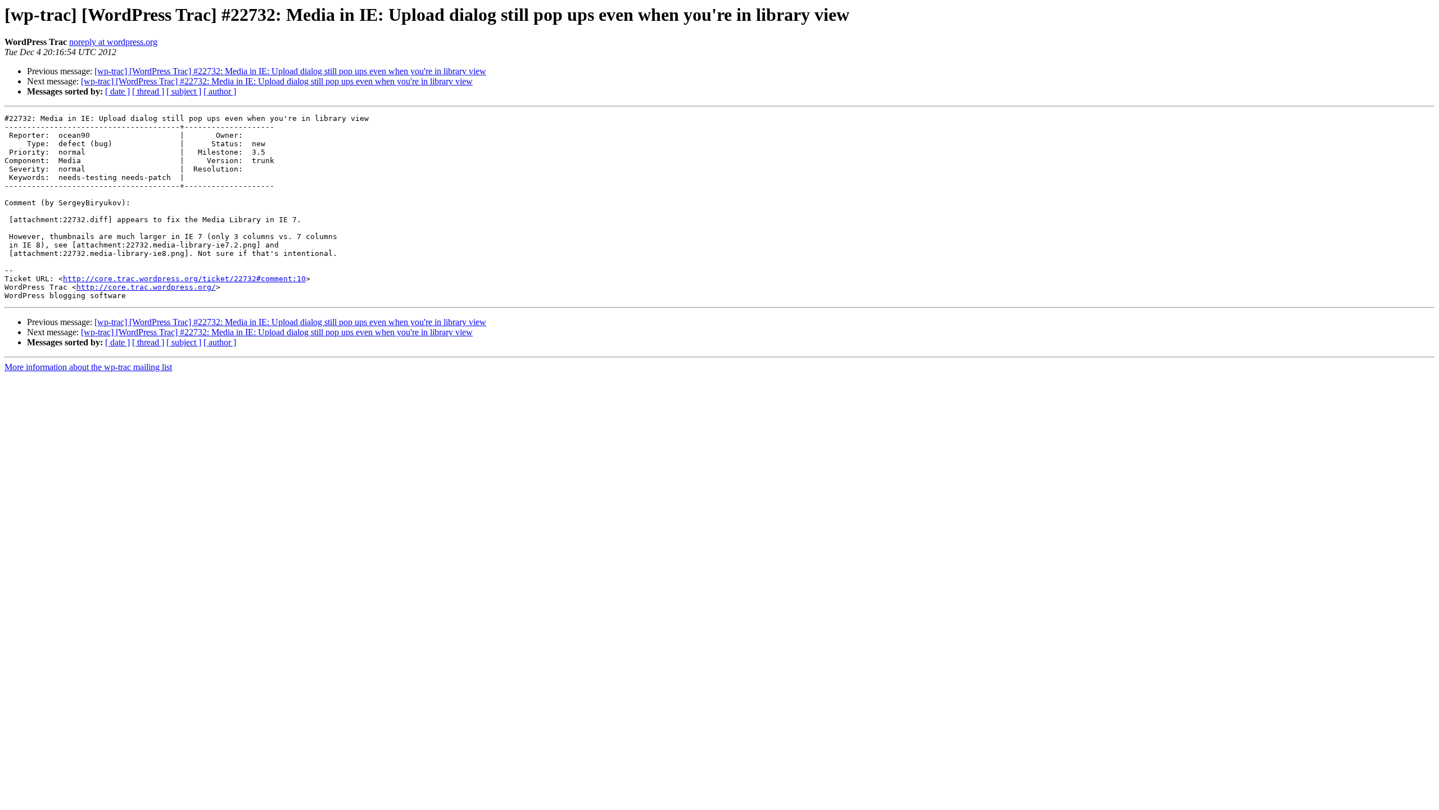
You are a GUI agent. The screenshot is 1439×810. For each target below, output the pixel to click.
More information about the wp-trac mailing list (88, 367)
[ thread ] (148, 91)
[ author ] (219, 91)
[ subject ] (183, 91)
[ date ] (117, 91)
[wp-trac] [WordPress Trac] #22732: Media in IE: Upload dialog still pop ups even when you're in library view (290, 71)
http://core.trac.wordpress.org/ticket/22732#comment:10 (184, 278)
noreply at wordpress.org (113, 42)
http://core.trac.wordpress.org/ (146, 287)
